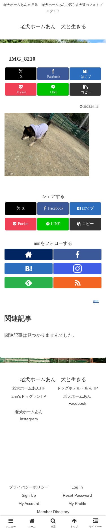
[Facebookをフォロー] (77, 254)
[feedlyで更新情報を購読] (29, 282)
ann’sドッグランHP (28, 396)
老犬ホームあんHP (28, 388)
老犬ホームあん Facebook (79, 400)
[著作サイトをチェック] (29, 254)
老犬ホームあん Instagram (31, 415)
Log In (77, 487)
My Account (28, 503)
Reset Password (77, 495)
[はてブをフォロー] (29, 268)
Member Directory (53, 511)
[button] (85, 89)
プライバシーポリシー (29, 487)
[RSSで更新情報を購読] (77, 282)
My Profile (77, 503)
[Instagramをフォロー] (77, 268)
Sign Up (29, 495)
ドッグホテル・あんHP (77, 388)
